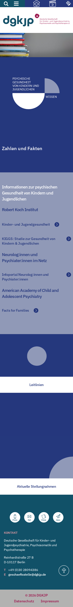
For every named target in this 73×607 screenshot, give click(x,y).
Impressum (50, 601)
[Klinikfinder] (33, 4)
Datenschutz (24, 601)
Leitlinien (36, 385)
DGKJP (42, 595)
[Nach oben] (64, 570)
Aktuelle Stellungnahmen (36, 486)
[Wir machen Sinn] (49, 4)
